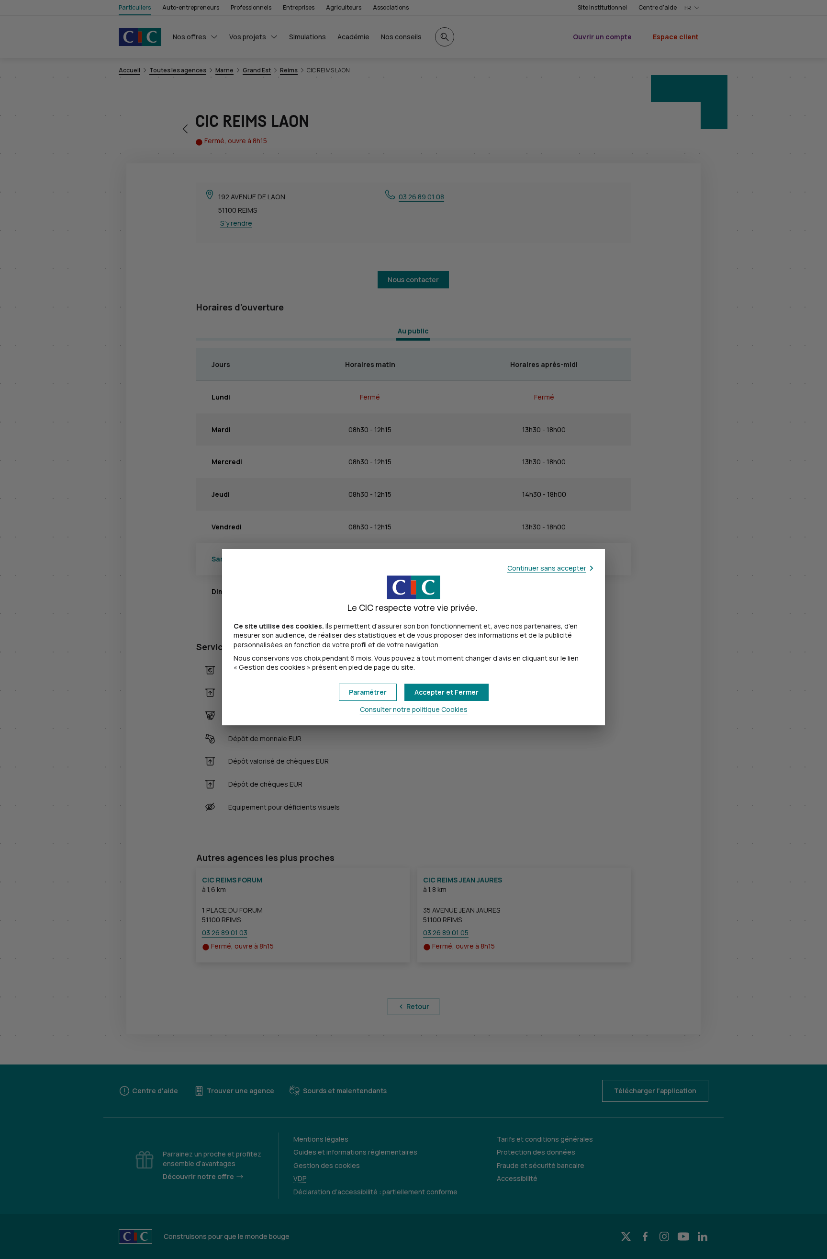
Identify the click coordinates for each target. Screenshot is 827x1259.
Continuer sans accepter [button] (546, 567)
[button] (446, 692)
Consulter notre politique (414, 709)
